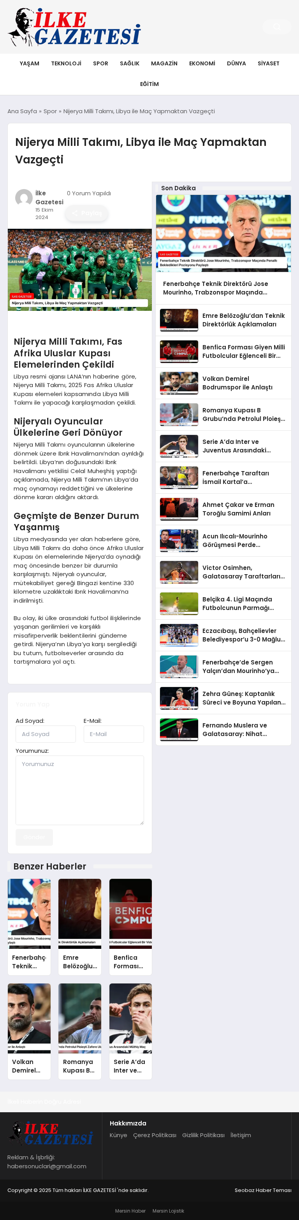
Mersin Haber (130, 1211)
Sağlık (129, 63)
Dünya (236, 63)
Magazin (164, 63)
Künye (118, 1135)
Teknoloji (66, 63)
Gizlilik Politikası (203, 1135)
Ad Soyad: (30, 721)
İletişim (240, 1135)
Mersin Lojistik (168, 1211)
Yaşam (29, 63)
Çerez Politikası (154, 1135)
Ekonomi (202, 63)
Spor (100, 63)
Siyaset (269, 63)
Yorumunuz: (32, 751)
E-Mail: (93, 721)
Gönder (34, 837)
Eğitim (149, 84)
